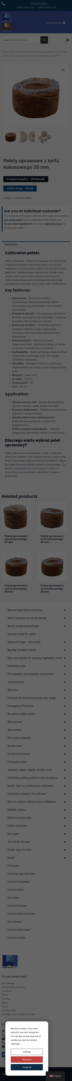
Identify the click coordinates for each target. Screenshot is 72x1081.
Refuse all (26, 1059)
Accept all (26, 1067)
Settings (27, 1052)
